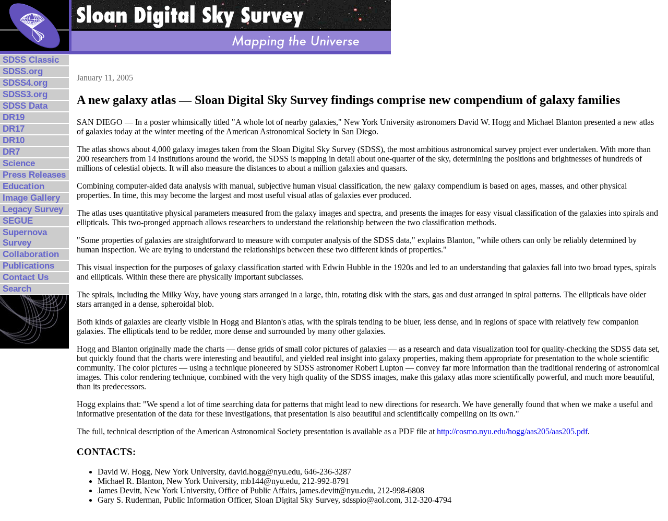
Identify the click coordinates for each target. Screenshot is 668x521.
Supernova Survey (25, 237)
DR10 (14, 140)
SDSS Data (25, 106)
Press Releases (34, 175)
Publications (28, 266)
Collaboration (31, 254)
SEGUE (18, 221)
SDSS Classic (31, 60)
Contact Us (26, 277)
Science (19, 163)
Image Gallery (31, 198)
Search (17, 289)
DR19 (14, 117)
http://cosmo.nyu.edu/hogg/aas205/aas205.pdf (512, 431)
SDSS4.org (25, 83)
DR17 (14, 129)
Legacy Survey (33, 209)
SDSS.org (23, 71)
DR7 (11, 152)
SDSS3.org (25, 94)
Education (23, 186)
